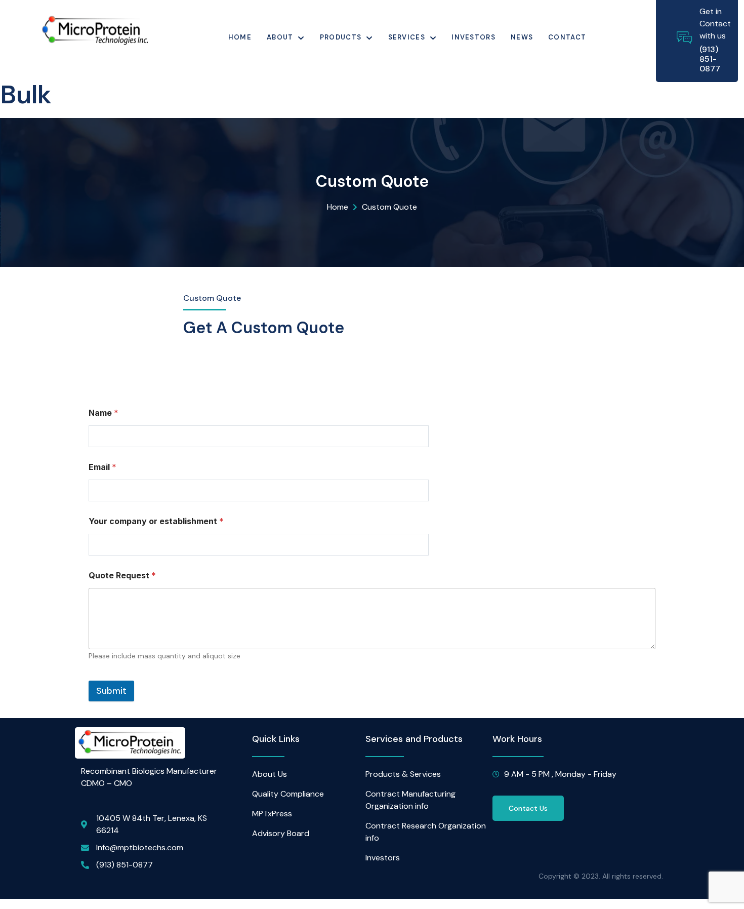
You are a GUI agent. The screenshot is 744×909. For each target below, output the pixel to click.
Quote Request (122, 575)
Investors (473, 37)
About (280, 37)
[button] (528, 808)
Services (406, 37)
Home (240, 37)
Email (102, 467)
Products (340, 37)
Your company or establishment (156, 521)
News (522, 37)
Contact (567, 37)
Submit (111, 690)
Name (103, 413)
